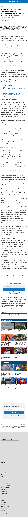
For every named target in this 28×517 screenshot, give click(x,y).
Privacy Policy (15, 293)
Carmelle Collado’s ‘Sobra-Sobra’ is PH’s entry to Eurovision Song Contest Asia (6, 344)
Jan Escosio (5, 15)
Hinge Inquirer (4, 502)
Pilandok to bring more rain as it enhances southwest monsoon (11, 93)
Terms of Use (9, 292)
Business (3, 452)
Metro (3, 6)
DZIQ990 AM (4, 508)
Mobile (2, 464)
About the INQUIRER (6, 485)
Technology (4, 450)
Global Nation (4, 456)
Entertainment (4, 446)
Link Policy (3, 489)
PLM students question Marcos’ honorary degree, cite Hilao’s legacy (13, 98)
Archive (3, 470)
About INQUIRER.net (6, 483)
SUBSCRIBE (14, 412)
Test (21, 396)
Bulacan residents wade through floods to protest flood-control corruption (20, 344)
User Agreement (5, 487)
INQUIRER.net (4, 17)
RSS (2, 466)
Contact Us (3, 472)
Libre (2, 500)
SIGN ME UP (14, 289)
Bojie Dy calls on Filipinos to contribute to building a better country (7, 356)
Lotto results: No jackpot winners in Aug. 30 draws (13, 89)
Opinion (3, 454)
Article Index (4, 493)
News (2, 442)
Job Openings (4, 476)
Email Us (3, 468)
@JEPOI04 (16, 15)
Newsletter (3, 474)
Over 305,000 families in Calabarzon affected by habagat (20, 356)
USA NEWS (4, 458)
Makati (18, 396)
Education (13, 396)
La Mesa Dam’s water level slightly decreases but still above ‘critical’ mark (7, 331)
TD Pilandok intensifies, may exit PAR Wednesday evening (20, 331)
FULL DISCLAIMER (16, 427)
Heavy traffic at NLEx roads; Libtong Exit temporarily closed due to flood (7, 373)
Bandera (3, 504)
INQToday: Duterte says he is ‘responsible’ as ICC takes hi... (17, 315)
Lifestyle (3, 448)
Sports (2, 444)
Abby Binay (8, 396)
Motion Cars (4, 510)
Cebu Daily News (5, 506)
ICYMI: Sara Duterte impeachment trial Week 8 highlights (6, 386)
